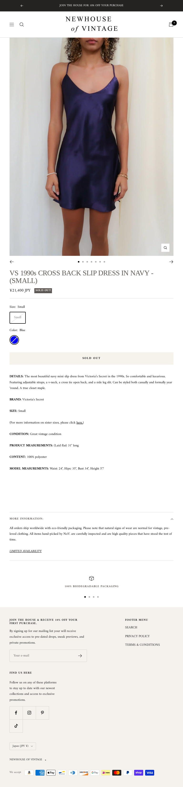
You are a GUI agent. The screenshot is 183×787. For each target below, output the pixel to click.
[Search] (22, 24)
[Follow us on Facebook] (16, 712)
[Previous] (12, 261)
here (79, 423)
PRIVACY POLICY (137, 636)
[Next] (171, 261)
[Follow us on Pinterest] (42, 712)
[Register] (80, 655)
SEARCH (131, 628)
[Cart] (171, 24)
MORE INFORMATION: (26, 518)
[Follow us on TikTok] (16, 725)
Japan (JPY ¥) (20, 746)
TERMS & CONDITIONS (142, 645)
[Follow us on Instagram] (29, 712)
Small (17, 317)
